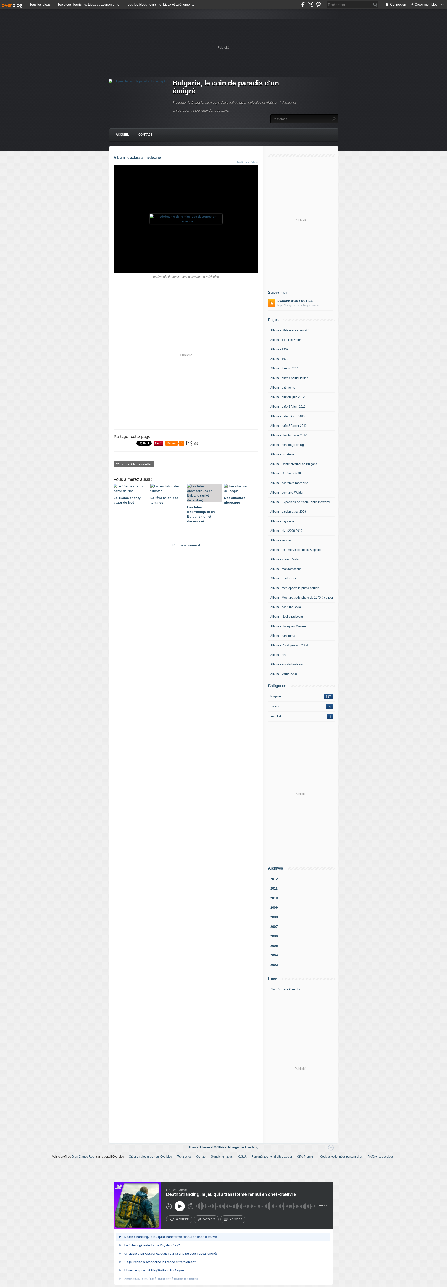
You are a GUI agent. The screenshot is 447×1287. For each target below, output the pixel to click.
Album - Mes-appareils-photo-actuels (295, 588)
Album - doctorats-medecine (289, 483)
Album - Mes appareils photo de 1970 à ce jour (301, 597)
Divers (274, 706)
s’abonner (182, 1219)
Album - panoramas (283, 635)
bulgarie (275, 696)
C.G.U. (242, 1156)
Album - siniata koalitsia (286, 664)
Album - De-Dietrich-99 (285, 473)
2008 (274, 917)
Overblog (251, 1147)
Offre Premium (306, 1156)
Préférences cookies (380, 1156)
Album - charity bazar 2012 (288, 435)
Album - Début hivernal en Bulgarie (293, 464)
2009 (274, 907)
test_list (275, 716)
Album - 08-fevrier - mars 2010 (290, 330)
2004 (274, 955)
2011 (274, 888)
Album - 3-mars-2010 (284, 368)
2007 (274, 926)
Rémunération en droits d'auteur (271, 1156)
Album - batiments (282, 387)
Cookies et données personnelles (341, 1156)
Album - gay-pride (282, 521)
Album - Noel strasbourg (286, 616)
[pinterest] (318, 4)
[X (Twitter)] (311, 4)
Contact (145, 134)
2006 (274, 936)
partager (209, 1219)
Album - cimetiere (282, 454)
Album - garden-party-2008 (288, 511)
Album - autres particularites (289, 378)
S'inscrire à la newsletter (134, 464)
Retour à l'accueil (186, 545)
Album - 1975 (279, 359)
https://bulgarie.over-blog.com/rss (298, 305)
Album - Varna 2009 (283, 674)
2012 (274, 879)
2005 (274, 946)
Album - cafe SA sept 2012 (288, 425)
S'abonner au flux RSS (295, 301)
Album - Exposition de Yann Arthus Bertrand (300, 502)
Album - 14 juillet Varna (285, 340)
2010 (274, 898)
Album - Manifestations (285, 569)
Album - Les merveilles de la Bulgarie (295, 550)
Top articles (184, 1156)
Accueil (122, 134)
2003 (274, 965)
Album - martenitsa (283, 578)
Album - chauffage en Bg (287, 445)
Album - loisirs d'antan (285, 559)
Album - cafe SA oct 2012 (287, 416)
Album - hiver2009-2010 (286, 530)
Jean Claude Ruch (83, 1156)
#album (254, 162)
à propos (236, 1219)
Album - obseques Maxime (288, 626)
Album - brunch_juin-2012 (287, 397)
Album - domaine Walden (287, 492)
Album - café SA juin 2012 (287, 406)
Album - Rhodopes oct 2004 (289, 645)
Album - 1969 (279, 349)
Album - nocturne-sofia (285, 607)
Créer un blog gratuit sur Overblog (150, 1156)
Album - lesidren (281, 540)
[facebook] (303, 4)
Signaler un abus (222, 1156)
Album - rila (278, 655)
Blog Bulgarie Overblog (285, 989)
